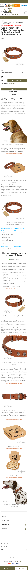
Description (14, 89)
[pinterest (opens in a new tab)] (17, 557)
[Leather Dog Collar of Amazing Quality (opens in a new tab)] (14, 396)
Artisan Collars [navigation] (12, 20)
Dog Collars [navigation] (7, 20)
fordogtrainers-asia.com (17, 561)
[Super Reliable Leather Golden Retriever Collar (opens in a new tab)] (14, 130)
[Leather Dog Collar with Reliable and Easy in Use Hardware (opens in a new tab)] (14, 302)
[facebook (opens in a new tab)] (10, 557)
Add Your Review (12, 83)
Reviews (14, 94)
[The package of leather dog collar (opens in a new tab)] (14, 432)
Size (2, 70)
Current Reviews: (4, 83)
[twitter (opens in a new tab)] (14, 557)
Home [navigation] (3, 21)
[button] (26, 17)
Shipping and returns (14, 91)
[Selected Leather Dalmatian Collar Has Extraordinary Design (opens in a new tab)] (14, 490)
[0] (24, 13)
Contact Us (15, 14)
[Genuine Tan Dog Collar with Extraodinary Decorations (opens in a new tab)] (14, 166)
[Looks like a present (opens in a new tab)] (14, 461)
